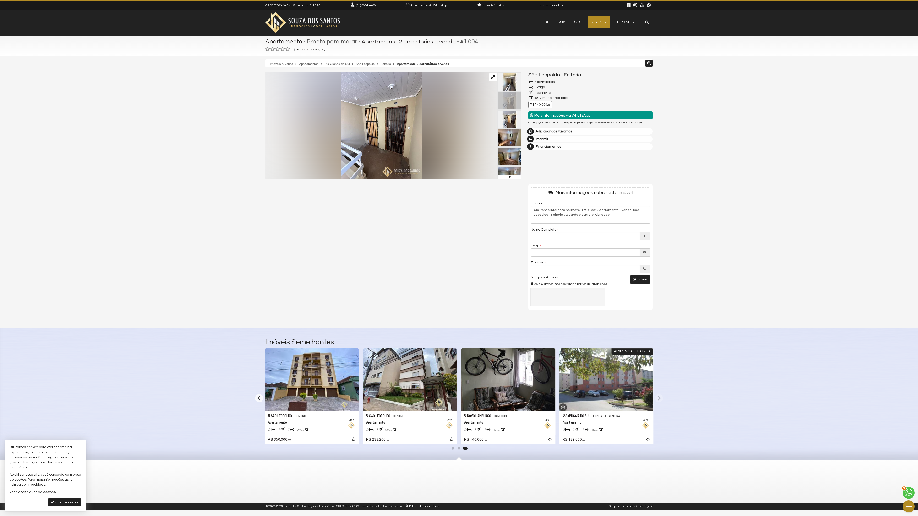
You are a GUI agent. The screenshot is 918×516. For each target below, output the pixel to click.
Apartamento (283, 41)
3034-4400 (366, 5)
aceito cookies (66, 502)
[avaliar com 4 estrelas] (282, 49)
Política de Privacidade (424, 506)
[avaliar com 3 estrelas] (277, 49)
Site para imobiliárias (622, 506)
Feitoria (572, 74)
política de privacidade (592, 283)
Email (535, 246)
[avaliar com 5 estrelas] (287, 49)
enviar (642, 279)
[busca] (647, 22)
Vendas (597, 22)
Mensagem (540, 203)
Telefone (537, 262)
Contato (624, 22)
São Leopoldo (544, 74)
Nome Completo (543, 229)
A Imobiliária (569, 22)
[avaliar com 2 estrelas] (272, 49)
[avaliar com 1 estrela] (267, 49)
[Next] (659, 398)
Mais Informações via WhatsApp (562, 115)
